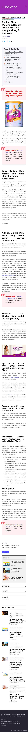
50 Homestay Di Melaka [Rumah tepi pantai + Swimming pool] (16, 570)
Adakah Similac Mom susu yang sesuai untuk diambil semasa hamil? (12, 59)
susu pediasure (15, 377)
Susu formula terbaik (14, 675)
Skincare (3, 725)
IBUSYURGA (11, 7)
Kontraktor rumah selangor (16, 660)
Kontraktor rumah (19, 658)
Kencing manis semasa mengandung (15, 689)
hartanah (12, 658)
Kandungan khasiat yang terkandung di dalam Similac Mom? (13, 78)
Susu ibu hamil (6, 17)
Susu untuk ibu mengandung (13, 18)
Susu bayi (12, 673)
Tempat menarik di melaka (15, 613)
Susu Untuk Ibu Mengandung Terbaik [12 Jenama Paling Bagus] (17, 577)
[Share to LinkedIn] (9, 41)
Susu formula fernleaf (14, 630)
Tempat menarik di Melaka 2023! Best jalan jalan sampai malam (17, 621)
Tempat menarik (13, 612)
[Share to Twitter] (4, 41)
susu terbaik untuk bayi (8, 275)
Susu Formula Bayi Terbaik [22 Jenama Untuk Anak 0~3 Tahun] (17, 679)
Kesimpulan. (9, 82)
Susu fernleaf (13, 628)
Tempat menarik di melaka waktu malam (17, 616)
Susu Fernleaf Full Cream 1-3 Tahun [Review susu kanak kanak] (17, 563)
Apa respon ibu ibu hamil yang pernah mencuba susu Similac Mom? (14, 69)
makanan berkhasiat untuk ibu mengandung (16, 692)
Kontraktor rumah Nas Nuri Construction (11, 721)
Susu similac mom (16, 17)
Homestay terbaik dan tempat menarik (11, 723)
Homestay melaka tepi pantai (16, 647)
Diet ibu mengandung (14, 686)
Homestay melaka (14, 645)
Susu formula (20, 628)
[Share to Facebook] (2, 41)
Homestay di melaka (14, 643)
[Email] (11, 41)
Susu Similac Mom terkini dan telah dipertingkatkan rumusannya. (13, 53)
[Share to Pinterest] (7, 41)
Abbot (10, 395)
